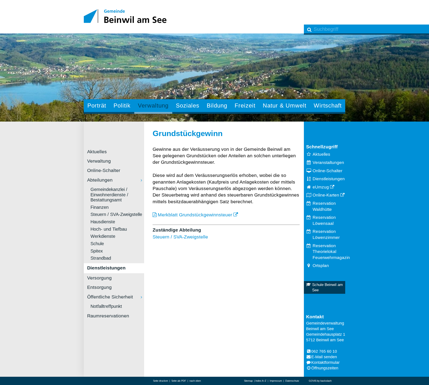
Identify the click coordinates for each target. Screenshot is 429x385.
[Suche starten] (309, 30)
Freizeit (245, 105)
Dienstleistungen (106, 267)
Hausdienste (102, 221)
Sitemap (248, 380)
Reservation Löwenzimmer (326, 234)
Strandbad (100, 258)
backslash (326, 380)
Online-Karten (326, 195)
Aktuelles (97, 151)
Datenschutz (292, 380)
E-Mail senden (324, 357)
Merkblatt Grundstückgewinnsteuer (195, 214)
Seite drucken (160, 380)
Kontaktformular (325, 362)
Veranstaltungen (328, 162)
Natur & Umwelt (284, 105)
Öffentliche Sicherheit (110, 296)
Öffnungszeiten (324, 368)
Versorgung (99, 277)
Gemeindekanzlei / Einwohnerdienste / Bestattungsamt (109, 194)
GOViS (312, 380)
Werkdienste (102, 236)
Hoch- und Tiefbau (108, 229)
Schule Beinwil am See (327, 287)
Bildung (217, 105)
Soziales (187, 105)
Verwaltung (153, 105)
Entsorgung (99, 287)
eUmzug (321, 187)
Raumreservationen (108, 315)
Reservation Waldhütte (324, 206)
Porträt (96, 105)
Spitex (96, 250)
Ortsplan (321, 265)
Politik (122, 105)
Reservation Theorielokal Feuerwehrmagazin (329, 251)
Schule (97, 243)
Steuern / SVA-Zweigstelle (116, 214)
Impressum (276, 380)
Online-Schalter (103, 170)
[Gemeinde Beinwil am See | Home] (125, 16)
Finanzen (99, 207)
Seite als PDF (178, 380)
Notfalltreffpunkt (106, 306)
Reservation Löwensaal (324, 220)
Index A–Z (260, 380)
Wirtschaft (328, 105)
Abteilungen (100, 179)
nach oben (195, 380)
